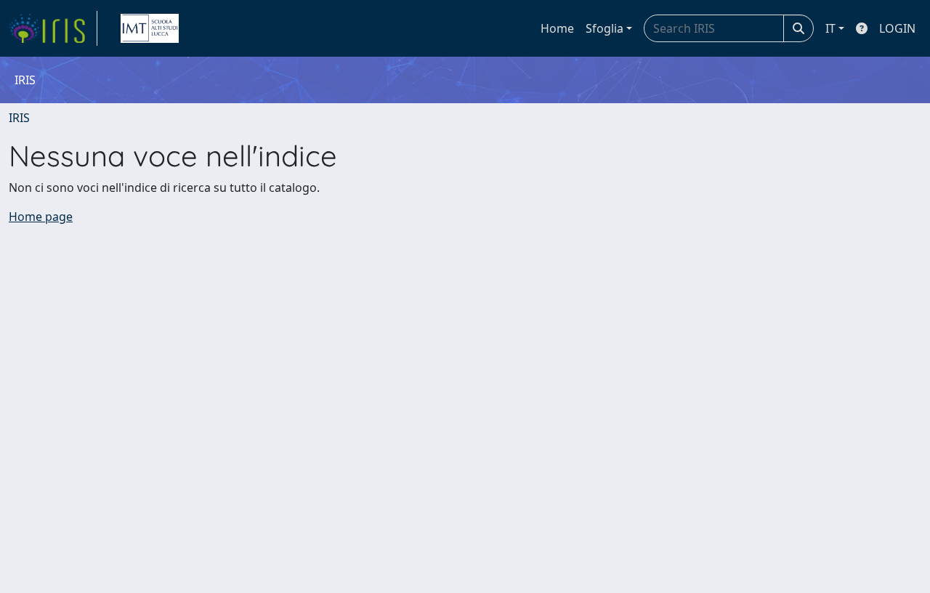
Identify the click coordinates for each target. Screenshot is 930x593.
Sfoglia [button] (604, 28)
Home (557, 28)
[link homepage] (53, 28)
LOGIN (897, 28)
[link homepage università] (149, 28)
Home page (41, 217)
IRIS (19, 118)
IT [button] (830, 28)
